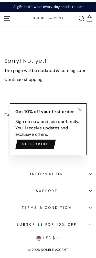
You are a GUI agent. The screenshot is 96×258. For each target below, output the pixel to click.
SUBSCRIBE (35, 144)
